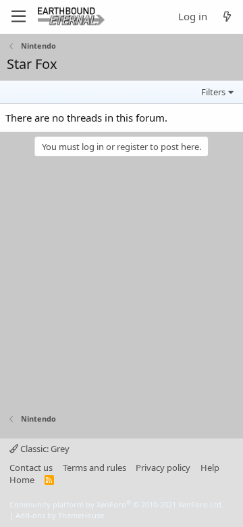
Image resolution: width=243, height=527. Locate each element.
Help (209, 467)
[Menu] (18, 17)
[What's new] (227, 16)
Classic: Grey (44, 449)
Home (21, 480)
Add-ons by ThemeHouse (60, 515)
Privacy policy (163, 467)
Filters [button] (213, 92)
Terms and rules (94, 467)
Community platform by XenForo (116, 504)
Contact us (31, 467)
